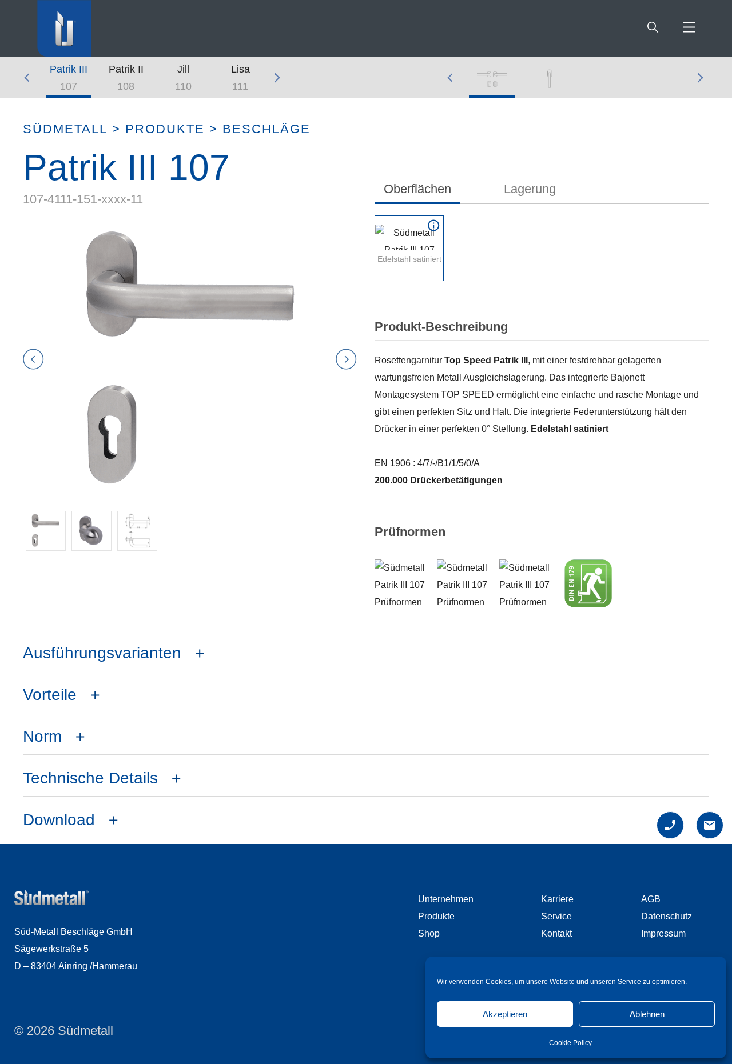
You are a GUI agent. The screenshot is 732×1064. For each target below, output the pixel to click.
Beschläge (266, 129)
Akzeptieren (505, 1014)
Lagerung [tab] (530, 189)
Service (556, 916)
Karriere (557, 899)
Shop (429, 933)
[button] (46, 531)
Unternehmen (446, 899)
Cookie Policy (570, 1043)
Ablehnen (647, 1014)
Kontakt (556, 933)
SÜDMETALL (65, 129)
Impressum (663, 933)
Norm (42, 736)
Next (277, 77)
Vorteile (50, 694)
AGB (651, 899)
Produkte (165, 129)
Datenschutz (666, 916)
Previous (31, 77)
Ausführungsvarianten (102, 653)
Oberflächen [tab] (417, 189)
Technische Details (90, 778)
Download (59, 820)
